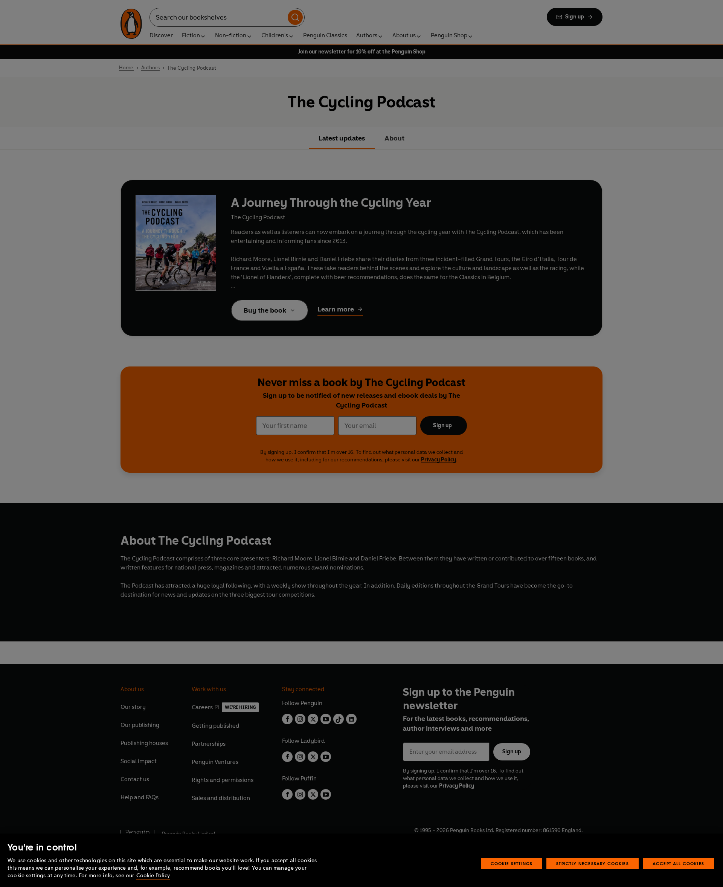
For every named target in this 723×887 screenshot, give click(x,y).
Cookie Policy (153, 875)
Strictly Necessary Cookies (592, 863)
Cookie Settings (512, 863)
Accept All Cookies (678, 863)
